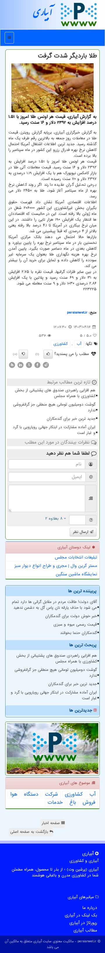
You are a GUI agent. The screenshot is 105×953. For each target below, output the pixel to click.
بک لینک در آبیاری (81, 915)
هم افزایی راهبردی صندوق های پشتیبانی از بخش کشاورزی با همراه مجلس (55, 393)
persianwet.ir (77, 312)
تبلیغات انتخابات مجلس (76, 557)
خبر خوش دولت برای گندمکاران (71, 616)
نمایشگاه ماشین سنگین (76, 574)
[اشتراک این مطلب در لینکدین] (20, 365)
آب (79, 344)
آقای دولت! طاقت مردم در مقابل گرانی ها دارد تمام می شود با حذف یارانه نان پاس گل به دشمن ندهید (54, 604)
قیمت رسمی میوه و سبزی (75, 624)
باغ (72, 802)
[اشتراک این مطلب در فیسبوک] (37, 365)
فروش (89, 802)
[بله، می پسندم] (48, 354)
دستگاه (31, 794)
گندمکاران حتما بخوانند (78, 633)
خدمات (55, 802)
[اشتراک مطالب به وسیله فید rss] (11, 365)
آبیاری (42, 14)
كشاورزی (60, 344)
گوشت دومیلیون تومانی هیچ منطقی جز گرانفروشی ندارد (54, 407)
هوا (13, 794)
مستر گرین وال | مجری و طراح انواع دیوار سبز (56, 566)
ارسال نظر (81, 532)
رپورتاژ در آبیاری (83, 923)
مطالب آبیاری (85, 930)
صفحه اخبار (51, 823)
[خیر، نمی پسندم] (23, 354)
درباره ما (89, 908)
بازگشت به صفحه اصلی (30, 832)
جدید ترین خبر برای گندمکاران (71, 418)
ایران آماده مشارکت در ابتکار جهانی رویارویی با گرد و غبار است (54, 430)
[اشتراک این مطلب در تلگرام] (45, 365)
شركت (51, 794)
